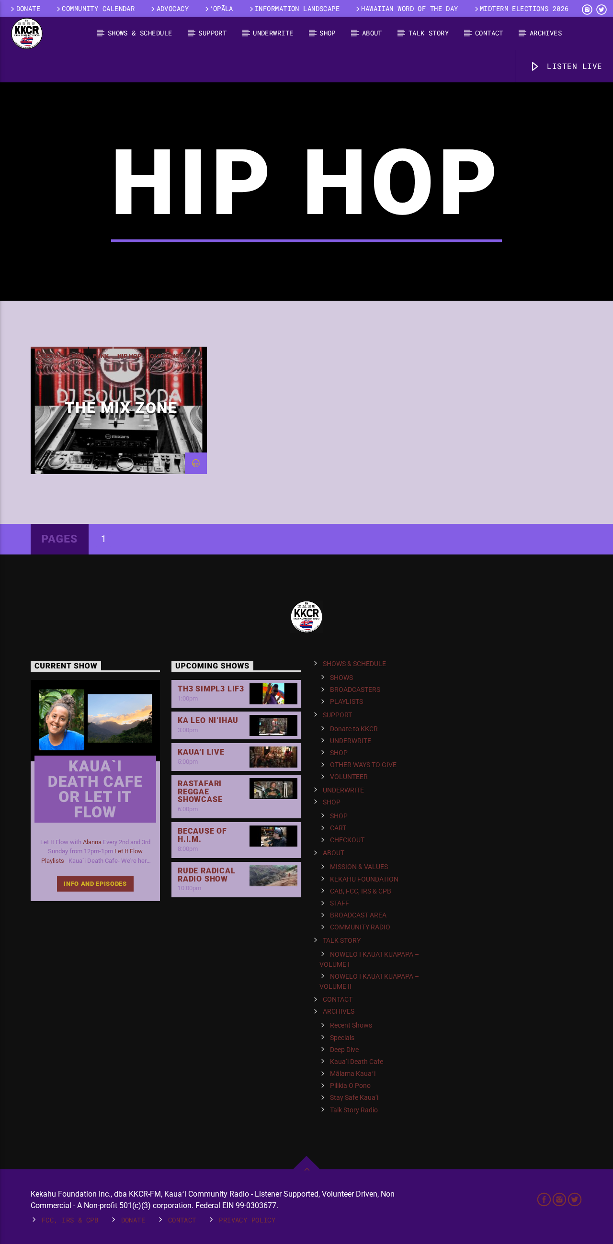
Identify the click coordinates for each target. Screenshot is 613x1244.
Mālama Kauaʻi (352, 1073)
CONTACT (489, 32)
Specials (342, 1037)
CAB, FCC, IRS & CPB (360, 891)
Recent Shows (351, 1025)
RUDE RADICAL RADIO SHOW (207, 874)
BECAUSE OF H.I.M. (202, 835)
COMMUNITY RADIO (360, 927)
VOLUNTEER (349, 776)
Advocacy (173, 8)
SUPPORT (212, 32)
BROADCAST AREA (358, 915)
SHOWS (341, 677)
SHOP (327, 32)
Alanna (92, 842)
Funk (101, 356)
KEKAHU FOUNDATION (364, 879)
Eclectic (48, 356)
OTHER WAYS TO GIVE (363, 765)
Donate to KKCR (354, 729)
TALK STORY (429, 32)
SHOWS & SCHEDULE (140, 32)
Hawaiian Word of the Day (409, 8)
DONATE (28, 8)
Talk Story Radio (354, 1110)
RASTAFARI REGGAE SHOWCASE (200, 791)
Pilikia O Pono (350, 1085)
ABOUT (372, 32)
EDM (78, 356)
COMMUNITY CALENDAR (98, 8)
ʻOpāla (221, 8)
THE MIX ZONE (121, 408)
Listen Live (572, 66)
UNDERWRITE (273, 32)
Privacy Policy (247, 1219)
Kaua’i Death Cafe (356, 1061)
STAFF (339, 903)
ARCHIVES (546, 32)
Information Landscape (297, 8)
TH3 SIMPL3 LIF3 (211, 688)
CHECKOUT (347, 840)
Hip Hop (129, 356)
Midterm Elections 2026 (524, 8)
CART (338, 828)
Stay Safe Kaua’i (354, 1097)
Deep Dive (344, 1049)
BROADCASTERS (355, 689)
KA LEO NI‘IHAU (208, 720)
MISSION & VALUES (359, 867)
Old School (168, 356)
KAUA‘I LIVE (201, 752)
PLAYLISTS (346, 701)
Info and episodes (95, 883)
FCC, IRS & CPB (70, 1219)
